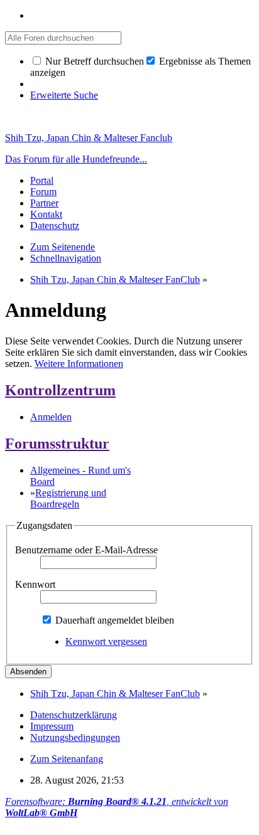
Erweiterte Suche (64, 95)
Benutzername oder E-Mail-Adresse (86, 550)
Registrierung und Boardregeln (68, 498)
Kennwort (35, 584)
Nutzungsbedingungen (75, 737)
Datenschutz (54, 225)
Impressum (52, 726)
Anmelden (51, 417)
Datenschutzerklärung (73, 715)
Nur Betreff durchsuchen (93, 61)
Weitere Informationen (79, 363)
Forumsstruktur (57, 443)
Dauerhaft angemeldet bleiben (113, 620)
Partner (44, 203)
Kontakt (46, 214)
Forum (43, 191)
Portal (41, 180)
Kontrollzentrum (60, 390)
